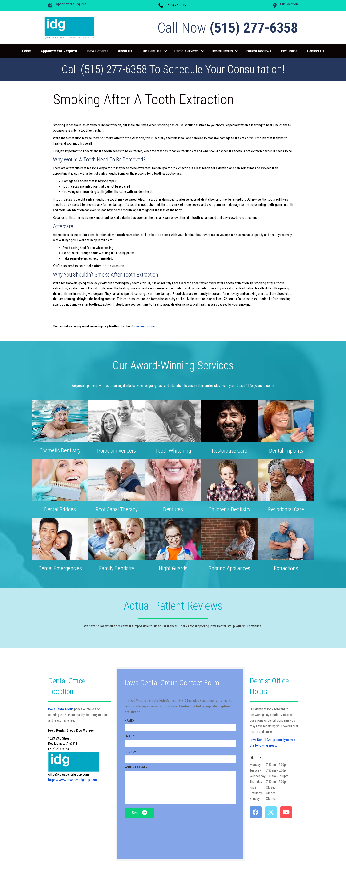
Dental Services (186, 51)
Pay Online (289, 51)
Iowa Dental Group (60, 709)
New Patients (97, 51)
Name (129, 720)
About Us (125, 51)
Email (129, 736)
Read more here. (145, 326)
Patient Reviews (258, 51)
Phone (129, 752)
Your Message (135, 767)
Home (26, 51)
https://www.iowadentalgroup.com (72, 780)
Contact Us (315, 51)
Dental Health (222, 51)
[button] (165, 51)
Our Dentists (151, 51)
